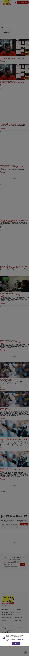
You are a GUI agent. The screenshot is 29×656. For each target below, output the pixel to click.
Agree (16, 643)
